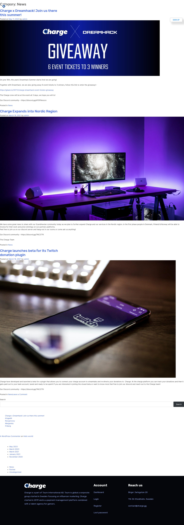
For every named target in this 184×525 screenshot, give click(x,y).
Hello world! (28, 436)
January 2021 (14, 454)
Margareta (9, 423)
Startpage (161, 6)
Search (3, 399)
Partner (12, 469)
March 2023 (14, 449)
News (10, 105)
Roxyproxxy (10, 421)
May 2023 (13, 446)
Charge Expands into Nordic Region (28, 111)
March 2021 (14, 452)
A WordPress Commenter (10, 436)
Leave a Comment (20, 394)
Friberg (8, 426)
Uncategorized (15, 472)
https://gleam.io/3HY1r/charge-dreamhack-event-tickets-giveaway (27, 90)
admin (24, 19)
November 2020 (16, 457)
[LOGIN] (175, 6)
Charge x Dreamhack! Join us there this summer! (24, 416)
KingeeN (8, 418)
